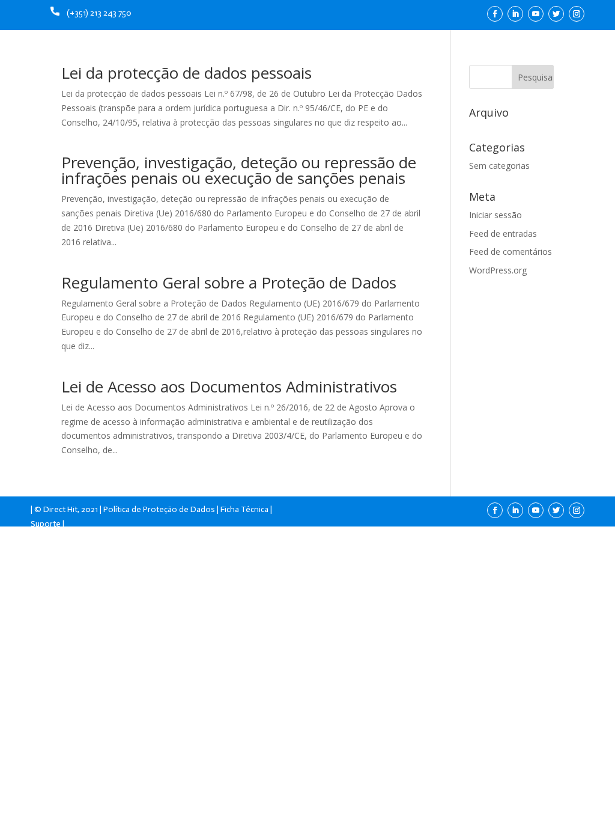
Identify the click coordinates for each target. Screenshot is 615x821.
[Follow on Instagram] (576, 14)
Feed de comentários (510, 251)
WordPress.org (498, 270)
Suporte (46, 524)
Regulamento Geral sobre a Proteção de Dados (228, 282)
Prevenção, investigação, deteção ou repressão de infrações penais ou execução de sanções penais (238, 170)
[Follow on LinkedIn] (515, 14)
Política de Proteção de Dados (159, 509)
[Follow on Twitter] (556, 14)
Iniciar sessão (495, 215)
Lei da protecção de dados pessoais (186, 73)
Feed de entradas (503, 233)
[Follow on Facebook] (495, 14)
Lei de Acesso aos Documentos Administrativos (229, 386)
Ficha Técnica (244, 509)
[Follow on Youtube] (536, 14)
